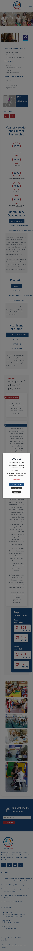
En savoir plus (16, 479)
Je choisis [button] (16, 492)
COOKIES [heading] (16, 458)
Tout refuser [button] (16, 488)
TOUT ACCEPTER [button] (16, 484)
